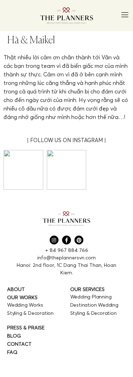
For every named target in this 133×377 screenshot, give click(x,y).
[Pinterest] (78, 240)
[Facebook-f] (66, 240)
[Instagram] (54, 240)
